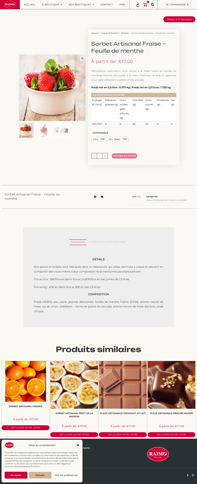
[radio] (99, 139)
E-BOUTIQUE (50, 4)
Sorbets (125, 33)
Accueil (30, 4)
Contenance (100, 132)
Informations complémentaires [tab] (107, 242)
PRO (122, 4)
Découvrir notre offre (25, 427)
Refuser (40, 475)
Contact (107, 4)
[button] (77, 445)
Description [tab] (78, 242)
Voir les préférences (66, 475)
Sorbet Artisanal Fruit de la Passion (74, 415)
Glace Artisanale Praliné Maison (171, 413)
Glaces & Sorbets (110, 33)
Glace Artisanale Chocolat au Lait (123, 413)
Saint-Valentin (171, 200)
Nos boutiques (80, 4)
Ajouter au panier (124, 156)
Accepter (16, 475)
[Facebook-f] (188, 475)
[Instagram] (193, 475)
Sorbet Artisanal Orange (25, 406)
